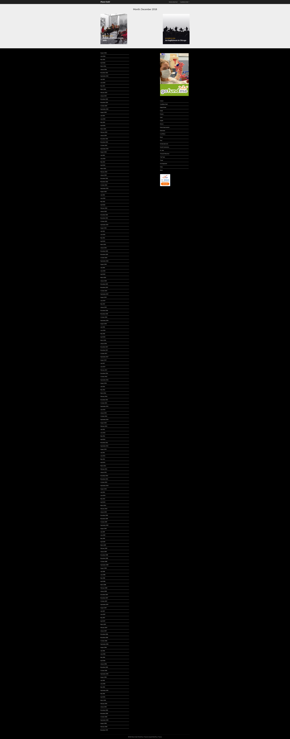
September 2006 (104, 644)
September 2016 (104, 379)
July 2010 (102, 492)
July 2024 (102, 115)
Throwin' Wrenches (164, 153)
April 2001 (102, 697)
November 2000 (104, 713)
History (162, 124)
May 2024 (102, 122)
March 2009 (103, 545)
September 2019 (104, 294)
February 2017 (103, 370)
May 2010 (102, 498)
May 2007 (102, 617)
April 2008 (102, 581)
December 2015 (104, 399)
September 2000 (104, 720)
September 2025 (104, 76)
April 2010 (102, 502)
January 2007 (103, 630)
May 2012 (102, 436)
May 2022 (102, 201)
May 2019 (102, 304)
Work (161, 170)
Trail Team (162, 157)
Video (161, 167)
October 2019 (103, 290)
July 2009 (102, 531)
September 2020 (104, 261)
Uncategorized (163, 163)
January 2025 (103, 95)
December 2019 (104, 284)
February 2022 (103, 208)
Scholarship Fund (164, 143)
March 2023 (103, 168)
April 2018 (102, 337)
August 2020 (103, 264)
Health (161, 120)
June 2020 (102, 270)
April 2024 (102, 125)
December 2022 (104, 178)
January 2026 (103, 69)
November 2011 (104, 442)
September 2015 (104, 406)
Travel (161, 160)
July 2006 (102, 650)
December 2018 (104, 310)
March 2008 (103, 584)
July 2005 (102, 680)
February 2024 (103, 132)
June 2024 (102, 119)
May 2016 (102, 389)
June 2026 (102, 56)
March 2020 (103, 277)
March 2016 (103, 393)
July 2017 (102, 363)
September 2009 (104, 525)
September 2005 (104, 673)
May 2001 (102, 693)
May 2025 (102, 86)
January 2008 (103, 591)
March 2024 (103, 128)
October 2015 (103, 403)
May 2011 (102, 459)
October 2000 (103, 716)
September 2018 (104, 320)
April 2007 (102, 621)
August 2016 (103, 383)
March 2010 (103, 505)
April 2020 (102, 274)
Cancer (161, 100)
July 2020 (102, 267)
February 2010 (103, 508)
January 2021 (103, 247)
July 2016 (102, 386)
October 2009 (103, 521)
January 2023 (103, 175)
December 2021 (104, 214)
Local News (162, 133)
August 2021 (103, 228)
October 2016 (103, 376)
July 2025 (102, 79)
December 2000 (104, 710)
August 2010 (103, 488)
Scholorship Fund (173, 2)
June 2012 (102, 432)
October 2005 (103, 670)
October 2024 (103, 105)
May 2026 (102, 59)
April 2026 (102, 62)
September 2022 (104, 188)
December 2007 (104, 594)
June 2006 (102, 654)
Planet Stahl (105, 2)
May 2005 (102, 687)
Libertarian (162, 130)
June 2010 (102, 495)
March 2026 (103, 66)
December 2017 (104, 346)
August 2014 (103, 422)
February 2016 (103, 396)
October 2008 (103, 561)
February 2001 (103, 703)
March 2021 (103, 244)
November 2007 (104, 598)
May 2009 (102, 538)
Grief (161, 117)
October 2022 (103, 185)
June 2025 (102, 82)
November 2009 (104, 518)
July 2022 (102, 195)
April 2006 (102, 660)
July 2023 (102, 155)
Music (161, 137)
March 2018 (103, 340)
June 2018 (102, 330)
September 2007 (104, 604)
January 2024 (103, 135)
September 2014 (104, 419)
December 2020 (104, 251)
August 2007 (103, 607)
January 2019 (103, 307)
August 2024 (103, 112)
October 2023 (103, 145)
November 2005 (104, 667)
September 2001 (104, 690)
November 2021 (104, 218)
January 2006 (103, 664)
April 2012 (102, 439)
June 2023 (102, 158)
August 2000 (103, 723)
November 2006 (104, 637)
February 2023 (103, 171)
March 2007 (103, 624)
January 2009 (103, 551)
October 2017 (103, 353)
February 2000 (103, 726)
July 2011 (102, 452)
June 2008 (102, 574)
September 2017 (104, 356)
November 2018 (104, 313)
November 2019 (104, 287)
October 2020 (103, 257)
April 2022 (102, 204)
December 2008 (104, 555)
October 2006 (103, 640)
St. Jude (162, 150)
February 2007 (103, 627)
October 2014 (103, 416)
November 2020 (104, 254)
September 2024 (104, 109)
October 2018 (103, 317)
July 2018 (102, 327)
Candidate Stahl (184, 2)
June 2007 (102, 614)
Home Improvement (164, 127)
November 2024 (104, 102)
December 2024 (104, 99)
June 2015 (102, 409)
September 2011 (104, 446)
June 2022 (102, 198)
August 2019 (103, 297)
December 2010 (104, 475)
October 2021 (103, 221)
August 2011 (103, 449)
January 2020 (103, 280)
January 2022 (103, 211)
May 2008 (102, 578)
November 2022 (104, 181)
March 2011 (103, 465)
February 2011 (103, 469)
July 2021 (102, 231)
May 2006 (102, 657)
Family (161, 110)
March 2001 (103, 700)
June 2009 (102, 535)
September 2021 (104, 224)
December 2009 (104, 515)
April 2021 (102, 241)
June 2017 (102, 366)
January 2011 (103, 472)
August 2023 (103, 152)
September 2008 (104, 564)
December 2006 (104, 634)
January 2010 (103, 512)
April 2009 (102, 541)
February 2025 (103, 92)
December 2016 (104, 373)
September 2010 (104, 485)
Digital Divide (163, 107)
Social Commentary (164, 147)
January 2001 (103, 706)
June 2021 (102, 234)
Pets (161, 140)
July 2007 (102, 611)
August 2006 (103, 647)
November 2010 (104, 479)
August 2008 (103, 568)
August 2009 (103, 528)
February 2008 (103, 588)
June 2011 (102, 455)
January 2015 (103, 413)
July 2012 (102, 429)
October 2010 (103, 482)
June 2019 (102, 300)
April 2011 (102, 462)
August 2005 (103, 677)
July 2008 (102, 571)
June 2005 (102, 683)
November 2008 (104, 558)
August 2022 (103, 191)
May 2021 (102, 237)
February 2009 (103, 548)
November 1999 (104, 730)
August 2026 (103, 53)
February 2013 (103, 426)
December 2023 (104, 138)
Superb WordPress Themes (155, 736)
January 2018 (103, 343)
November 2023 (104, 142)
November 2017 (104, 350)
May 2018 (102, 333)
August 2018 (103, 323)
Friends (162, 114)
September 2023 (104, 148)
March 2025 (103, 89)
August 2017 (103, 360)
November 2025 (104, 72)
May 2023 (102, 162)
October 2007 (103, 601)
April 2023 (102, 165)
